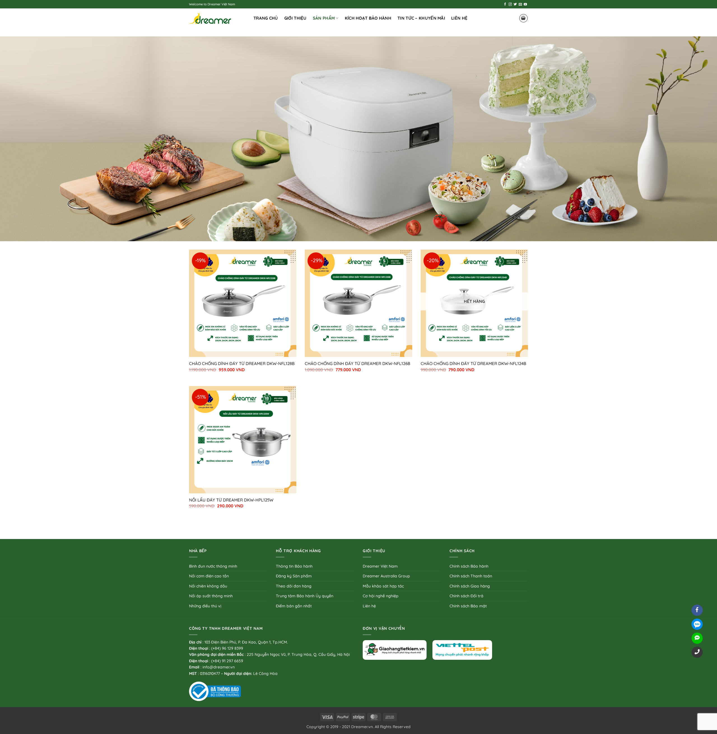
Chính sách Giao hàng (470, 586)
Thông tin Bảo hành (294, 566)
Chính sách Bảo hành (469, 566)
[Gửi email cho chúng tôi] (520, 4)
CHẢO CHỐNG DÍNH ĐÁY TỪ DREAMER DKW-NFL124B (473, 363)
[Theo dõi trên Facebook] (505, 4)
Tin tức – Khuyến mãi (421, 18)
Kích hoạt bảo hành (368, 18)
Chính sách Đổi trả (466, 595)
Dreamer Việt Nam (380, 566)
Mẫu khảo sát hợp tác (383, 586)
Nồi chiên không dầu (208, 586)
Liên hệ (459, 18)
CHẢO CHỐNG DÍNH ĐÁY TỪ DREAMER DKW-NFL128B (242, 363)
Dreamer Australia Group (386, 576)
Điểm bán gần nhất (294, 605)
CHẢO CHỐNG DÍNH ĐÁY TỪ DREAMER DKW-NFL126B (357, 363)
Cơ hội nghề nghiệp (381, 595)
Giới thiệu (295, 18)
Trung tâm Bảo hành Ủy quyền (304, 595)
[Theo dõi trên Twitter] (515, 4)
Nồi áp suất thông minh (211, 595)
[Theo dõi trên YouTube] (525, 4)
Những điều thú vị (205, 605)
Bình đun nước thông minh (213, 566)
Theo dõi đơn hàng (293, 586)
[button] (523, 18)
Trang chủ (265, 18)
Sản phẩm (324, 18)
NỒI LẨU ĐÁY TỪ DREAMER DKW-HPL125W (231, 500)
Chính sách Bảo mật (468, 605)
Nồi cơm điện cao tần (209, 576)
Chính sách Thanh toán (471, 576)
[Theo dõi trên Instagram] (510, 4)
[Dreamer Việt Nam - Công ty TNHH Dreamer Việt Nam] (217, 18)
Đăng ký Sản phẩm (294, 576)
